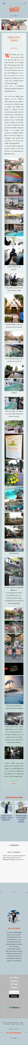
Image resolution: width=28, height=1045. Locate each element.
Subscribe (14, 996)
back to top (14, 1029)
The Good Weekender (10, 1022)
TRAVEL (14, 783)
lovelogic (20, 1024)
